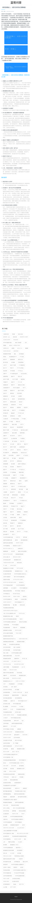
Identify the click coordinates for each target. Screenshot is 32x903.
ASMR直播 (19, 684)
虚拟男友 (25, 596)
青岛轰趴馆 (5, 413)
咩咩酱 (4, 644)
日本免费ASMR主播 (7, 740)
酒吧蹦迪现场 (15, 452)
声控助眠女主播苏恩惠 (22, 715)
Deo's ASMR (6, 751)
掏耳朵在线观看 (22, 810)
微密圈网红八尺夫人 (14, 844)
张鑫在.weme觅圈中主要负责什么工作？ (13, 81)
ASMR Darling (7, 351)
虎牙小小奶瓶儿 (6, 808)
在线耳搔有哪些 (6, 692)
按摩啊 (18, 514)
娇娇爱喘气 (5, 864)
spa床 (20, 404)
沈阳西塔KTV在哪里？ (8, 108)
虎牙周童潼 (21, 353)
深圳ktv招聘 (6, 494)
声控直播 (21, 777)
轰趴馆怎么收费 (24, 430)
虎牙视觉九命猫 (6, 703)
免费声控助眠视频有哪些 (17, 723)
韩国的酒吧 (21, 472)
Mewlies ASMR (17, 557)
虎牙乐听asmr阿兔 (7, 689)
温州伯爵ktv (6, 534)
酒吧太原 (5, 531)
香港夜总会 (19, 461)
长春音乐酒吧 (13, 517)
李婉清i (4, 669)
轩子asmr (13, 765)
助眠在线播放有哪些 (7, 655)
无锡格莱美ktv (6, 387)
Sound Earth (6, 339)
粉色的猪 (15, 337)
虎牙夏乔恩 (5, 748)
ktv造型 (5, 466)
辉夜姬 (16, 599)
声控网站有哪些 (6, 870)
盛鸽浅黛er (16, 734)
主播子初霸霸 (6, 667)
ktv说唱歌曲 (13, 472)
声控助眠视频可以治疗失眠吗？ (10, 785)
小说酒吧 (20, 396)
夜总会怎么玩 (24, 452)
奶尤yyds (21, 884)
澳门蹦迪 (14, 458)
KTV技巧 (5, 526)
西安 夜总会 (19, 509)
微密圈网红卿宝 (6, 605)
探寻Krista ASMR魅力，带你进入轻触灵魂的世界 (15, 284)
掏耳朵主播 (22, 605)
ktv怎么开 (5, 520)
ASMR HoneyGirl (23, 638)
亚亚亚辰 (12, 768)
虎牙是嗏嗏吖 (20, 850)
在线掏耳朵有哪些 (7, 782)
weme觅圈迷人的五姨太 (8, 729)
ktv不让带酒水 (20, 368)
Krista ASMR (18, 630)
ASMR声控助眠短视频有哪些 (16, 816)
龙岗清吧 (5, 472)
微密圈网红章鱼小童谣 (8, 91)
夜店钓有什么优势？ (8, 181)
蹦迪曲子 (13, 413)
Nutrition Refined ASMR (9, 582)
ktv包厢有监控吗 (14, 373)
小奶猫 (4, 771)
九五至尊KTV (20, 503)
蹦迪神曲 (23, 379)
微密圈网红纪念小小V (8, 681)
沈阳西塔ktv (6, 432)
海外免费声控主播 (7, 861)
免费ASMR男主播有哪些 (8, 672)
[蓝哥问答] (16, 2)
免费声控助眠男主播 (7, 540)
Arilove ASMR (13, 669)
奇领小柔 (5, 853)
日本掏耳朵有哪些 (16, 878)
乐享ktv (20, 435)
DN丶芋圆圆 (15, 743)
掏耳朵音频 (19, 562)
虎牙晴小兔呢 (18, 712)
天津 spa (22, 441)
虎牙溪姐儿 (5, 686)
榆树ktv (13, 376)
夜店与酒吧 (14, 432)
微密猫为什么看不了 (17, 545)
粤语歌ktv (12, 523)
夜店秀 (20, 517)
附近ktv (20, 483)
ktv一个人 (5, 489)
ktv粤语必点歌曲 (15, 418)
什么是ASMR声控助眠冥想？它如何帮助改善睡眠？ (15, 300)
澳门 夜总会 (14, 441)
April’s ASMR (12, 771)
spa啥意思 (12, 370)
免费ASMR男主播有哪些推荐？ (10, 130)
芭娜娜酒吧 (12, 359)
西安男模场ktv (23, 478)
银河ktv (5, 359)
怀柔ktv (12, 368)
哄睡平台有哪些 (11, 841)
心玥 (4, 841)
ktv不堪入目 (13, 469)
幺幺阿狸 (5, 887)
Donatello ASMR (16, 678)
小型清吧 (5, 390)
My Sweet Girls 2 (16, 661)
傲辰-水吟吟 (25, 861)
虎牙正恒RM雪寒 (6, 647)
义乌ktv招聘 (15, 379)
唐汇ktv (5, 368)
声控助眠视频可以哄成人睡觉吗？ (10, 799)
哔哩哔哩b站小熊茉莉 (19, 856)
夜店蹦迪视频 (14, 520)
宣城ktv (15, 475)
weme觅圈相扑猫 (7, 873)
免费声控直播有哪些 (19, 802)
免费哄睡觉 (5, 588)
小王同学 (5, 779)
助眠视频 (25, 788)
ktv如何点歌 (6, 441)
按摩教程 (19, 511)
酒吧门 (20, 480)
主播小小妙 (14, 777)
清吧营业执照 (13, 401)
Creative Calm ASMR (8, 827)
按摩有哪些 (22, 432)
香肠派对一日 (6, 399)
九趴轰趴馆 (5, 418)
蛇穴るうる (19, 348)
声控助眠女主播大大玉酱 (20, 791)
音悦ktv (13, 382)
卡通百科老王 (6, 334)
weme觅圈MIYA (22, 760)
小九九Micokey (20, 827)
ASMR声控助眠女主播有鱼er (9, 621)
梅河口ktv (13, 497)
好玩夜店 (12, 466)
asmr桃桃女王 (6, 593)
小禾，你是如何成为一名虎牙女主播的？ (13, 168)
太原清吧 (5, 461)
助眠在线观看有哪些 (7, 590)
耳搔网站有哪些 (21, 774)
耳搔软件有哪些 (6, 579)
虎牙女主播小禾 (6, 557)
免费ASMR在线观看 (22, 551)
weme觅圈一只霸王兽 (20, 590)
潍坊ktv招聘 (13, 365)
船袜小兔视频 (6, 678)
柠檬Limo (15, 627)
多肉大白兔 (20, 334)
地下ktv (19, 531)
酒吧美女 (12, 407)
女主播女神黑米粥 (7, 573)
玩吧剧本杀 (12, 415)
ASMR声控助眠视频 (7, 822)
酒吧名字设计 (13, 480)
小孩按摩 (5, 492)
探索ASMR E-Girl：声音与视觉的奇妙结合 (13, 269)
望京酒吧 (13, 528)
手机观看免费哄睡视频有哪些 (9, 760)
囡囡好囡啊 (12, 796)
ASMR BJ (18, 537)
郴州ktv (12, 526)
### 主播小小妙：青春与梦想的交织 (12, 222)
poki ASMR (18, 633)
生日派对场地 (24, 373)
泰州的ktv (12, 492)
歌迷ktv (12, 511)
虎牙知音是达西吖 (7, 559)
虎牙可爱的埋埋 (6, 650)
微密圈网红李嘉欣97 (14, 825)
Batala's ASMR (18, 746)
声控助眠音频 (12, 684)
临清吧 (26, 480)
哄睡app (5, 675)
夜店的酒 (5, 523)
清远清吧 (5, 370)
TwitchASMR (19, 568)
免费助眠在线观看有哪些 (8, 641)
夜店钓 (13, 399)
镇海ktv (13, 384)
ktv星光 (26, 531)
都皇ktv (5, 469)
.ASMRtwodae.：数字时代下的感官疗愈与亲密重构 (15, 251)
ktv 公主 (26, 492)
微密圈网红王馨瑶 (21, 748)
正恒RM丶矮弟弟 (6, 867)
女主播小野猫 (23, 599)
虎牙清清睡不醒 (18, 698)
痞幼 (25, 839)
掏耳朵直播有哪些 (14, 779)
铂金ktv (23, 506)
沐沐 (26, 342)
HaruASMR (6, 661)
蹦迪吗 (4, 421)
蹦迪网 (4, 503)
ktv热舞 (12, 514)
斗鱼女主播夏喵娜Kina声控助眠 (10, 830)
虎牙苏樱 (5, 768)
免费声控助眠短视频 (7, 746)
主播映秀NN (16, 658)
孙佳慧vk (21, 858)
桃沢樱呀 (5, 844)
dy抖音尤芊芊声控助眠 (19, 873)
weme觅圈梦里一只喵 (8, 757)
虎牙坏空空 (16, 351)
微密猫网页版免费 (19, 554)
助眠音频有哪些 (15, 695)
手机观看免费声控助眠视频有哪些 (19, 836)
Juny (4, 684)
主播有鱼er (20, 548)
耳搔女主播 (24, 695)
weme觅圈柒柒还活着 (16, 717)
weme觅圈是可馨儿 (7, 342)
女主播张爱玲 (6, 813)
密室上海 (20, 376)
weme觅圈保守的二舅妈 (8, 833)
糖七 (27, 571)
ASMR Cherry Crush (8, 715)
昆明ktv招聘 (13, 447)
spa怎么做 (5, 497)
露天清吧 (19, 526)
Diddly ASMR (16, 596)
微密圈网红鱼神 (22, 675)
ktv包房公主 (22, 469)
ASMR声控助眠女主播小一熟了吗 (16, 763)
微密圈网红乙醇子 (21, 768)
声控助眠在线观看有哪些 (8, 607)
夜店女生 (19, 449)
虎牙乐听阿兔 (6, 810)
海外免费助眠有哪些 (7, 571)
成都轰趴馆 (5, 384)
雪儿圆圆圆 (5, 706)
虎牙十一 (14, 534)
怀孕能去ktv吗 (14, 506)
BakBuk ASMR (6, 596)
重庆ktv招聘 (6, 430)
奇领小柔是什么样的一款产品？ (10, 148)
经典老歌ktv (6, 424)
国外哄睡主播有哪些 (7, 791)
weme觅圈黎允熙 (23, 588)
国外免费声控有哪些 (22, 796)
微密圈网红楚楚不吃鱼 (8, 636)
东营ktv (5, 509)
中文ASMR (17, 655)
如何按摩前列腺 (21, 399)
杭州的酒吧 (11, 455)
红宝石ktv (5, 438)
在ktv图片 (5, 528)
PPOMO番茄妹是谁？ (8, 317)
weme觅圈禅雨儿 (7, 839)
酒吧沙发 (18, 421)
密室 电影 (21, 489)
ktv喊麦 (11, 421)
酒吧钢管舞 (5, 463)
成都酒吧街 (5, 376)
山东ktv (12, 449)
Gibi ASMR (5, 765)
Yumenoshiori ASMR (8, 562)
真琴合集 (25, 537)
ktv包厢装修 (22, 410)
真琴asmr (16, 720)
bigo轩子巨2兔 (16, 593)
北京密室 (5, 517)
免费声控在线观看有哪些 (19, 794)
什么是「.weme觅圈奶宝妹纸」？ (11, 240)
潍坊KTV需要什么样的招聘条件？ (11, 140)
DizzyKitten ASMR (8, 554)
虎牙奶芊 (13, 551)
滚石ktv (14, 410)
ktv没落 (22, 356)
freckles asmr (7, 856)
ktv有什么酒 (21, 413)
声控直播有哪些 (6, 627)
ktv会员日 (25, 455)
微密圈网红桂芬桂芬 (19, 731)
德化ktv (26, 449)
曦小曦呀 (15, 605)
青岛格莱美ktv (6, 500)
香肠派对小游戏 (21, 384)
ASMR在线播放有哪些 (19, 875)
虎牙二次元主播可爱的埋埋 (19, 808)
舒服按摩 (26, 511)
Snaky (23, 813)
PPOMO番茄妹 (15, 624)
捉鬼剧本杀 (13, 404)
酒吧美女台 (12, 483)
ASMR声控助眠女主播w (16, 652)
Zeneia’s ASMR (7, 737)
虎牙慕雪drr (6, 836)
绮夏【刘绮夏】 (18, 342)
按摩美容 (19, 407)
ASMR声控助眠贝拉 (7, 599)
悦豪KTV (5, 511)
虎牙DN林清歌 (17, 737)
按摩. (27, 489)
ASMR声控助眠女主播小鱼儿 (20, 573)
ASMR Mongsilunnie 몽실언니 (10, 610)
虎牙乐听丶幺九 (6, 337)
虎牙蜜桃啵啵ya (6, 884)
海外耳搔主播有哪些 (7, 698)
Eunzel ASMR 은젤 (17, 692)
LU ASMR (12, 853)
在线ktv (5, 393)
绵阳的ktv (19, 466)
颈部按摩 (5, 483)
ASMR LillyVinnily (20, 681)
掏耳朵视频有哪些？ (7, 788)
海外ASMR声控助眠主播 (19, 576)
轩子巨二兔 (24, 658)
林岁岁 (21, 619)
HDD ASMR (5, 805)
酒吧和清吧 (13, 489)
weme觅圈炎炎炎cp (22, 700)
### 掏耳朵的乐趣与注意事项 (10, 205)
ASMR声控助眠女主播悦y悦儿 (19, 870)
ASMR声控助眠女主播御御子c (17, 864)
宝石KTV (5, 407)
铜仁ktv (5, 444)
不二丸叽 (5, 565)
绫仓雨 (21, 867)
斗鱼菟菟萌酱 (6, 624)
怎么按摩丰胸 (14, 438)
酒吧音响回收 (15, 494)
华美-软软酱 (19, 672)
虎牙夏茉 (5, 816)
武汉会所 (13, 396)
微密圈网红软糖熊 (21, 641)
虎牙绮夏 (19, 853)
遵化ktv (26, 444)
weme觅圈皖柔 (18, 822)
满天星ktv (5, 486)
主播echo (12, 700)
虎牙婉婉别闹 (6, 695)
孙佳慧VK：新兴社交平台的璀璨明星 (12, 187)
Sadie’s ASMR (17, 839)
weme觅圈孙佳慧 (17, 703)
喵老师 (17, 616)
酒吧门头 (19, 444)
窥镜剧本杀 (5, 396)
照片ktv (5, 447)
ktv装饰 (5, 514)
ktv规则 (24, 418)
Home (16, 896)
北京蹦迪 (13, 362)
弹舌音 (4, 356)
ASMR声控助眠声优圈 (8, 537)
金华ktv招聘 (6, 379)
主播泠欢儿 (5, 819)
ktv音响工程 (15, 430)
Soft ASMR (13, 887)
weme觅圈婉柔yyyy (19, 602)
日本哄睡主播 (17, 861)
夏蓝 (15, 353)
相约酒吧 (12, 531)
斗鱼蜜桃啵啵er (17, 782)
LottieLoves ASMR (18, 579)
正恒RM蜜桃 (6, 723)
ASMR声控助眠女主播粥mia (17, 819)
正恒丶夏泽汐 (14, 686)
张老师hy (5, 709)
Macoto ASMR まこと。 (9, 548)
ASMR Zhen (6, 881)
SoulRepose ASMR (19, 664)
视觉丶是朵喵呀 (16, 647)
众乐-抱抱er (14, 588)
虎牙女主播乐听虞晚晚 (8, 633)
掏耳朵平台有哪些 (23, 621)
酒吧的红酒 (5, 506)
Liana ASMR (13, 565)
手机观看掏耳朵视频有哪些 (9, 774)
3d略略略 (5, 700)
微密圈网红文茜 (17, 559)
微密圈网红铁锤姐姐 (7, 802)
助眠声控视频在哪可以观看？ (9, 858)
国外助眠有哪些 (24, 540)
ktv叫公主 (20, 370)
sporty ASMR (19, 542)
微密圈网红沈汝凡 (19, 571)
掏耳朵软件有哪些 (15, 805)
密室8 (4, 455)
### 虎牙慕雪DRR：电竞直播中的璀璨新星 (13, 112)
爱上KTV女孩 (21, 528)
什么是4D (20, 841)
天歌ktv (5, 480)
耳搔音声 (5, 796)
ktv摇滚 (12, 509)
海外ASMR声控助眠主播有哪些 (10, 619)
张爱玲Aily (17, 788)
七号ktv (22, 424)
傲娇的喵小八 (19, 847)
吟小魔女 (21, 706)
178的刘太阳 (6, 777)
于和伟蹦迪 (11, 503)
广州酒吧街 (22, 438)
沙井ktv (5, 365)
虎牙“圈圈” (17, 689)
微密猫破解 (22, 627)
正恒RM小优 (6, 348)
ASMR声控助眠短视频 (8, 847)
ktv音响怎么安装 (22, 486)
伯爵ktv (5, 435)
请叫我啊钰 (21, 765)
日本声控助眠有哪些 (7, 875)
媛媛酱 (26, 348)
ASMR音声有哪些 (17, 650)
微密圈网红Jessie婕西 (8, 568)
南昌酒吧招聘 (20, 427)
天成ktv (13, 486)
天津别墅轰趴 (21, 362)
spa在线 (21, 497)
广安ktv (15, 500)
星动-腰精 (5, 825)
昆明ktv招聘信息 (22, 463)
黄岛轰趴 (5, 415)
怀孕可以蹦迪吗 (16, 387)
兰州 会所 (12, 444)
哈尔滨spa (12, 435)
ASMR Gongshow (7, 731)
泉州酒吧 (13, 463)
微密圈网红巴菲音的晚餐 (8, 850)
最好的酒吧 (21, 458)
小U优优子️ (5, 717)
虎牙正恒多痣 (13, 675)
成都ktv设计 (6, 458)
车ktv (24, 387)
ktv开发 (5, 449)
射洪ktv (5, 401)
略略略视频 (5, 551)
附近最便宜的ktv (13, 356)
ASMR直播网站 (6, 545)
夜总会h (20, 401)
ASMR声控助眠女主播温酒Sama (10, 754)
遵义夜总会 (5, 362)
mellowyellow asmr (22, 833)
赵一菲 (23, 667)
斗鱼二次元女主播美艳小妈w (9, 613)
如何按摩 (23, 494)
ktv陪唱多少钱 (23, 500)
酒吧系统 (12, 393)
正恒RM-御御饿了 (7, 576)
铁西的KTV (12, 390)
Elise (11, 709)
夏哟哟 (16, 540)
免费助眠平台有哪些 (7, 630)
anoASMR (24, 734)
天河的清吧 (19, 393)
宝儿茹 (26, 692)
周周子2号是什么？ (7, 156)
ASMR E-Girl (15, 813)
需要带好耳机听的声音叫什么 (9, 638)
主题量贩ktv (14, 478)
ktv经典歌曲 (23, 520)
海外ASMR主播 (18, 740)
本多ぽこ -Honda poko (14, 345)
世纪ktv (25, 514)
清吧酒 (19, 492)
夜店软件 (26, 407)
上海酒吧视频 (22, 447)
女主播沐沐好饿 (15, 881)
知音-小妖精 (5, 652)
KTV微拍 (22, 475)
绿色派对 (5, 427)
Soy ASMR (13, 726)
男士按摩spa (6, 452)
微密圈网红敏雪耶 (7, 658)
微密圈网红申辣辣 (7, 353)
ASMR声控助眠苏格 (20, 585)
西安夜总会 (5, 404)
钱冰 (23, 720)
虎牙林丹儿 (21, 582)
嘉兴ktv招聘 (21, 390)
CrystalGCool (7, 664)
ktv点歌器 (5, 478)
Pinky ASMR (6, 878)
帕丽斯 (13, 348)
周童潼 (4, 345)
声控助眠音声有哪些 (20, 709)
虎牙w (23, 825)
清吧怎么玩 (20, 359)
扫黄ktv (5, 373)
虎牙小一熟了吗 (15, 751)
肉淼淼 (14, 884)
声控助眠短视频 (15, 667)
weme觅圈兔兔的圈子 (8, 585)
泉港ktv (18, 455)
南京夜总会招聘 (6, 475)
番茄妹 (12, 748)
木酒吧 (19, 415)
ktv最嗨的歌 (22, 365)
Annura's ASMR (24, 337)
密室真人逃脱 (6, 410)
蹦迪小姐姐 (14, 424)
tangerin (15, 339)
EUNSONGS (14, 706)
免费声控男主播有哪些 (8, 542)
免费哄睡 (14, 810)
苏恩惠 (13, 334)
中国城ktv (5, 382)
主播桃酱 (19, 729)
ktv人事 (20, 382)
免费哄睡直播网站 (7, 794)
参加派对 (12, 427)
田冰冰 (4, 763)
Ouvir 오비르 (22, 613)
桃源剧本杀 (20, 523)
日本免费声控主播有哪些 (14, 644)
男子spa (12, 461)
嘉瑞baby (5, 726)
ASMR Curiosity (7, 602)
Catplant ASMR (7, 734)
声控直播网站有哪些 (7, 712)
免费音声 (15, 867)
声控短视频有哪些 (7, 720)
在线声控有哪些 (6, 743)
